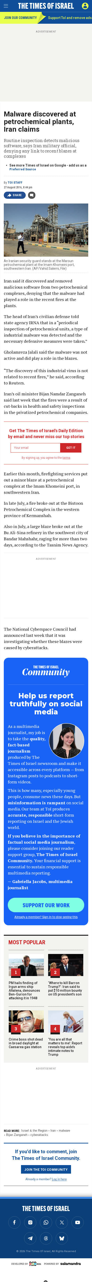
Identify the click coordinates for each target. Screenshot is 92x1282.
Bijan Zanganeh (16, 1135)
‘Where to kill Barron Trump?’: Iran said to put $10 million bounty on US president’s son (65, 988)
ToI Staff (15, 182)
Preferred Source (22, 169)
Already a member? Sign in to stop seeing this (46, 917)
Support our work (46, 904)
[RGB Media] (36, 1264)
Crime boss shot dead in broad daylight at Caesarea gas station (26, 1043)
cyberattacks (39, 1135)
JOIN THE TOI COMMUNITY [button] (46, 1169)
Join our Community (20, 18)
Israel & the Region (34, 1130)
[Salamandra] (70, 1263)
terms (66, 457)
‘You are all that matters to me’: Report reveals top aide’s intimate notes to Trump (65, 1046)
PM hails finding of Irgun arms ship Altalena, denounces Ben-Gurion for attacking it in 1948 (24, 990)
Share (17, 195)
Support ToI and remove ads (70, 18)
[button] (85, 6)
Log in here (59, 1179)
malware (64, 1130)
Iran (53, 1130)
